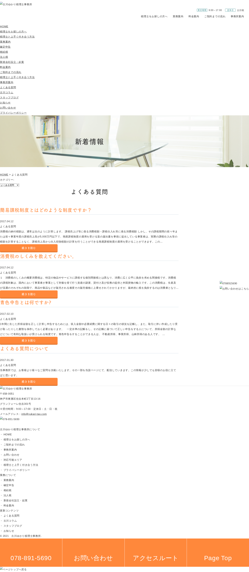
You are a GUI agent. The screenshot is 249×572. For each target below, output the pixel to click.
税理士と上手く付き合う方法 (17, 36)
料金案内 (194, 16)
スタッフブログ (9, 97)
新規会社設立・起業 (12, 62)
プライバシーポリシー (13, 112)
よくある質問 (8, 87)
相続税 (4, 51)
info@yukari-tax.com (34, 414)
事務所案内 (237, 16)
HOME (4, 26)
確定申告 (5, 46)
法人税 (4, 56)
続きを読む (29, 248)
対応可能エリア (13, 459)
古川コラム (6, 92)
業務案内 (178, 16)
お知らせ (5, 102)
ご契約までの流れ (215, 16)
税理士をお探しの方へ (154, 16)
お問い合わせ (8, 107)
